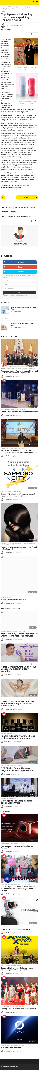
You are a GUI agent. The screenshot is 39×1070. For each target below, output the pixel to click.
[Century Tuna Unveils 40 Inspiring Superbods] (19, 991)
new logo (21, 1045)
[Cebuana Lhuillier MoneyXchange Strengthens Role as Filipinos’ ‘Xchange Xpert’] (19, 950)
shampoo (7, 544)
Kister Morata (25, 664)
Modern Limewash (12, 631)
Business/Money (5, 884)
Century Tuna (14, 1006)
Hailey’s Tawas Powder (13, 698)
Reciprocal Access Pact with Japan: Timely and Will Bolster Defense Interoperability (19, 372)
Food (2, 409)
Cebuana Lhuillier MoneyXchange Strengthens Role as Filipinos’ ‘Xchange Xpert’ (19, 969)
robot (20, 926)
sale (2, 544)
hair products (7, 207)
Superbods (22, 1006)
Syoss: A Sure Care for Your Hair (13, 600)
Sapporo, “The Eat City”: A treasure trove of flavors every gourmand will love (18, 495)
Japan (33, 207)
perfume (9, 733)
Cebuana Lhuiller (16, 965)
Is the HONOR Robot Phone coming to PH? (17, 929)
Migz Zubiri (18, 368)
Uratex (16, 798)
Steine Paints (25, 631)
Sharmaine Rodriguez (27, 698)
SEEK (28, 884)
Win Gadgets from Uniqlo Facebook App (23, 308)
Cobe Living (13, 765)
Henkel (26, 543)
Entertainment (5, 1006)
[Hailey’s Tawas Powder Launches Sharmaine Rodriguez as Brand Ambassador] (19, 688)
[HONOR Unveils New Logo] (19, 1030)
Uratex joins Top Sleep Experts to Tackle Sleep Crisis (18, 801)
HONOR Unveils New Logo (11, 1047)
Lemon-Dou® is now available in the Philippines (19, 412)
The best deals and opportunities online (22, 324)
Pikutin (15, 733)
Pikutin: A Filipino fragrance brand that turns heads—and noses (18, 737)
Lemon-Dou (22, 409)
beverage (7, 409)
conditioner (10, 543)
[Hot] (4, 714)
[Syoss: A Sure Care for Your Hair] (19, 575)
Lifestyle (5, 12)
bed (8, 765)
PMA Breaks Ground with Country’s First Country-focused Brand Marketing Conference (19, 451)
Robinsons (32, 543)
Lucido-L (5, 211)
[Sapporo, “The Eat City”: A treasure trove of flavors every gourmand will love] (19, 474)
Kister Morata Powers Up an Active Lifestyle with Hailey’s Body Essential (18, 669)
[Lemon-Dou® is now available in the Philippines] (19, 394)
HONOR (16, 843)
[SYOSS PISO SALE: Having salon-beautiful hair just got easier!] (19, 522)
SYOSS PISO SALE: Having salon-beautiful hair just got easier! (19, 548)
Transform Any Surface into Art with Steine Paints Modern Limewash (19, 634)
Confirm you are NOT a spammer (15, 295)
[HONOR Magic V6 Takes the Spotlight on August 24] (19, 828)
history (9, 491)
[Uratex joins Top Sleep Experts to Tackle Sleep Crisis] (19, 787)
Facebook (20, 262)
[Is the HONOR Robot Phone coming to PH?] (19, 911)
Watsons (14, 211)
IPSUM (15, 448)
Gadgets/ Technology (7, 843)
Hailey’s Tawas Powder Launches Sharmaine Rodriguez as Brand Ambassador (17, 703)
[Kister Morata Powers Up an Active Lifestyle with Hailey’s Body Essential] (19, 653)
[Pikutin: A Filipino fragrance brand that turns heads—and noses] (19, 722)
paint (19, 631)
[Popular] (4, 977)
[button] (34, 2)
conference (9, 448)
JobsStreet (14, 884)
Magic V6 (21, 843)
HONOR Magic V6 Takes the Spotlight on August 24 (17, 847)
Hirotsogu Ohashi (21, 207)
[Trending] (4, 380)
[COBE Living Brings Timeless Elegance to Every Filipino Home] (19, 755)
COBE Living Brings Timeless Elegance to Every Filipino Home (17, 769)
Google (20, 267)
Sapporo (19, 491)
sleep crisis (10, 798)
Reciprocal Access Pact (28, 368)
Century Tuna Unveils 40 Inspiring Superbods (19, 1009)
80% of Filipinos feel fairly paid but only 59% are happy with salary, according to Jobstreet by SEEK (18, 888)
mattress (19, 765)
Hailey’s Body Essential (13, 664)
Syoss (12, 544)
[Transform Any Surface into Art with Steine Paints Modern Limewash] (19, 620)
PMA (23, 448)
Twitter (20, 272)
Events (3, 448)
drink (12, 409)
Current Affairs (5, 368)
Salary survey (22, 884)
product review (28, 595)
